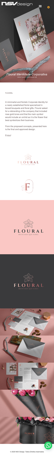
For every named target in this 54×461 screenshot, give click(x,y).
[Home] (17, 7)
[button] (48, 445)
